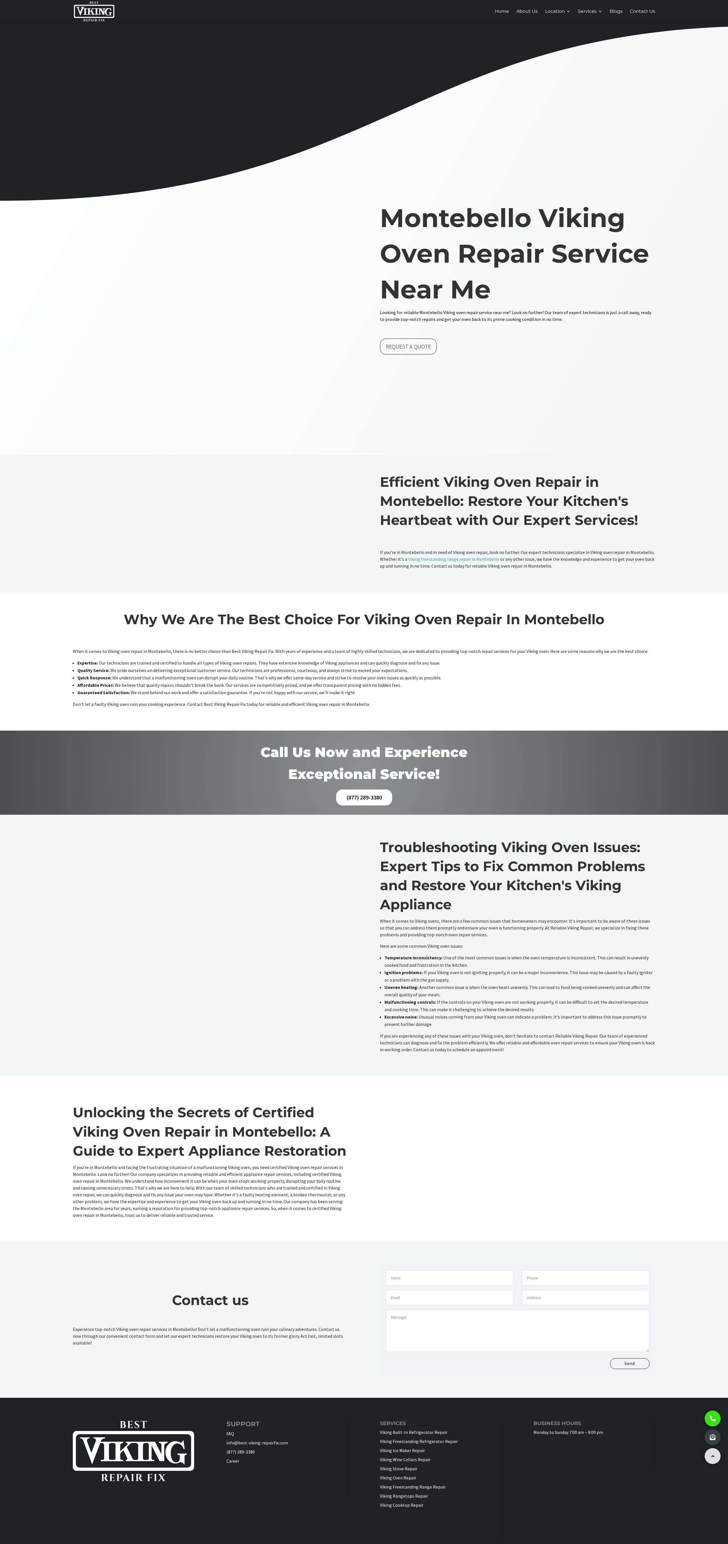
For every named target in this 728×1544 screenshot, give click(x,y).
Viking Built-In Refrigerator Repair (413, 1432)
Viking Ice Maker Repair (402, 1450)
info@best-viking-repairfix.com (257, 1443)
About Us (527, 11)
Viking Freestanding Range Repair (413, 1487)
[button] (713, 1456)
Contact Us (642, 11)
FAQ (230, 1433)
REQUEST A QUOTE (408, 346)
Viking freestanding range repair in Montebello (453, 559)
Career (232, 1461)
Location (555, 11)
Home (502, 11)
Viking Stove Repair (398, 1468)
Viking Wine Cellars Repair (405, 1459)
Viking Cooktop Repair (401, 1505)
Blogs (616, 11)
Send (629, 1363)
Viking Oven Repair (398, 1478)
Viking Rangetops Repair (404, 1496)
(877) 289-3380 (364, 797)
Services (587, 11)
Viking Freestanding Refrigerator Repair (419, 1441)
